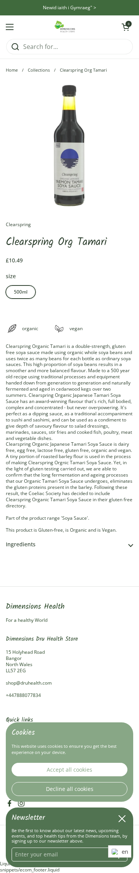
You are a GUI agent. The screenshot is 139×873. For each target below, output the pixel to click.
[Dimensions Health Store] (67, 27)
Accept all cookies (69, 769)
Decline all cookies (69, 788)
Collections (39, 70)
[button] (69, 544)
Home (12, 70)
